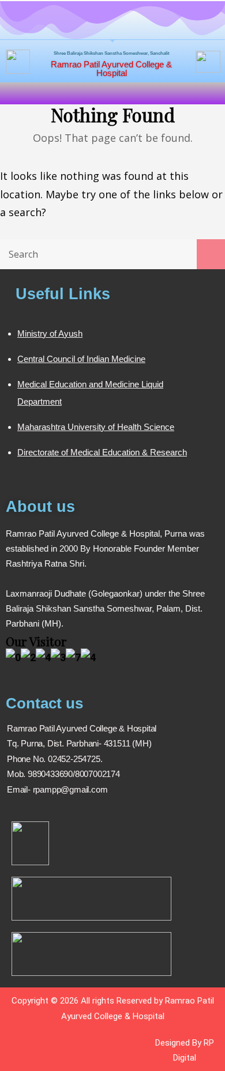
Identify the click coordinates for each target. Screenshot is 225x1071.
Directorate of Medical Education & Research (102, 452)
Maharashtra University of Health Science (95, 427)
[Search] (211, 254)
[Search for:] (112, 254)
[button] (112, 93)
